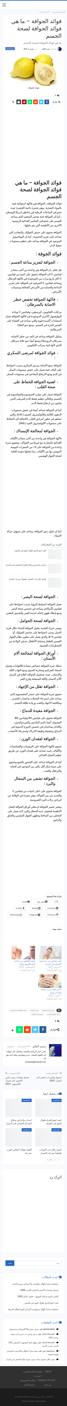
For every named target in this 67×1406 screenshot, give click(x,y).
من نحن (47, 1384)
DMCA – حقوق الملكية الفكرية (37, 1371)
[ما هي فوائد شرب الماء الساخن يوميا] (50, 981)
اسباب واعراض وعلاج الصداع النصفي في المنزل (26, 565)
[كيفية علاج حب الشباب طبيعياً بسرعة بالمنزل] (55, 583)
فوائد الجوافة (34, 1010)
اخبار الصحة (10, 48)
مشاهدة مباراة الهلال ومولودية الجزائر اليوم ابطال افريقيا (33, 1309)
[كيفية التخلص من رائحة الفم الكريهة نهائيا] (23, 952)
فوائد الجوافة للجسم (53, 1014)
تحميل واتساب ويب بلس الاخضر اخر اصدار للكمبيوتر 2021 (17, 1080)
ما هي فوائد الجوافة (37, 1014)
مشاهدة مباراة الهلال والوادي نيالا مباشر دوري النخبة (35, 1284)
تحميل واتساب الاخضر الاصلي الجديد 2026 (39, 1290)
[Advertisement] (33, 142)
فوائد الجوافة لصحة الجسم (18, 1010)
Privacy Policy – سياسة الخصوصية (37, 1380)
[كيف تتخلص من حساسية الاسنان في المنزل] (50, 952)
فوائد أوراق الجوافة (48, 1010)
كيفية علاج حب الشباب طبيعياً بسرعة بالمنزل (27, 579)
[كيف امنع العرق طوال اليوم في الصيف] (55, 554)
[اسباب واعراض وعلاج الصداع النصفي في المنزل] (55, 569)
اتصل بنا (37, 1376)
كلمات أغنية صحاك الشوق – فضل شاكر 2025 (38, 1296)
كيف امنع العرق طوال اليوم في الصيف (30, 550)
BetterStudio (40, 1401)
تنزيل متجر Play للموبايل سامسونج (24, 1329)
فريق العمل (29, 1384)
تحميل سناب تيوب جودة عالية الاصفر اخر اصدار (26, 1359)
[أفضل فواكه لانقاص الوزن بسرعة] (18, 1137)
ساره (52, 1359)
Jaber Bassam (48, 1334)
